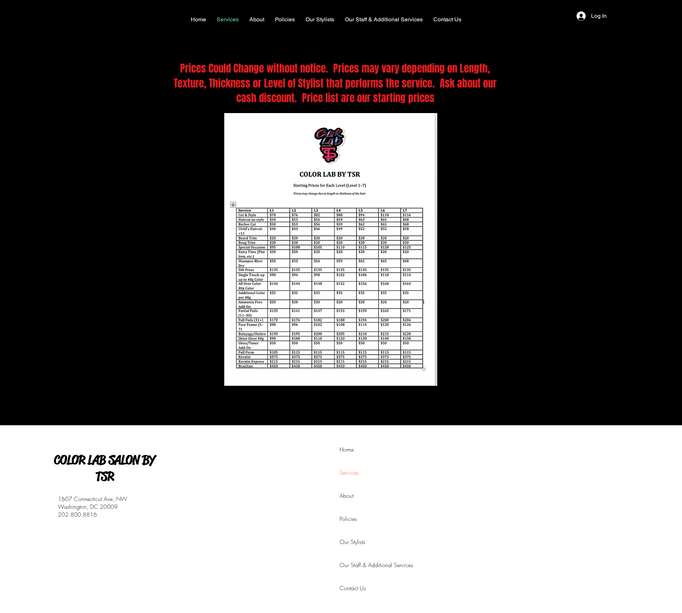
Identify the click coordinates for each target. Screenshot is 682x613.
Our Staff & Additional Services (348, 565)
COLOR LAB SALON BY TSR (104, 468)
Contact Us (348, 588)
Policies (348, 519)
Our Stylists (348, 542)
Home (347, 449)
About (346, 496)
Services (348, 472)
